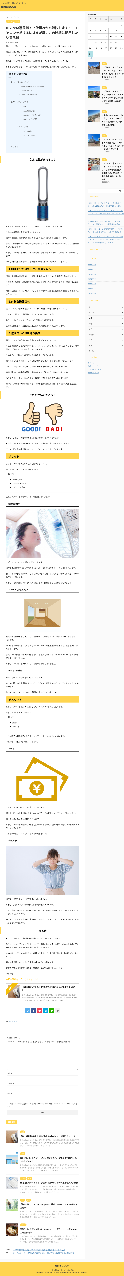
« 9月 (90, 58)
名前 (9, 1073)
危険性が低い (31, 111)
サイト (9, 1093)
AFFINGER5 (83, 1272)
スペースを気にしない (34, 115)
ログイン (91, 363)
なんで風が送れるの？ (21, 82)
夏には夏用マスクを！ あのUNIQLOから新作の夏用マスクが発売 (49, 1183)
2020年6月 (92, 284)
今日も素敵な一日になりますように (62, 1270)
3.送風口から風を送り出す (29, 94)
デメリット (24, 127)
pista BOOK (8, 6)
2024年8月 (92, 269)
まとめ (15, 147)
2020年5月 (92, 288)
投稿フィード (93, 366)
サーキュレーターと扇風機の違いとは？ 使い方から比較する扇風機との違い (44, 1253)
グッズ (10, 1022)
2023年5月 (92, 274)
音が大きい (31, 135)
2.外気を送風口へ (26, 90)
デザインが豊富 (32, 119)
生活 (15, 1022)
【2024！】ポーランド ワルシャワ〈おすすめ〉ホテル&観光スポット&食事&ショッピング (105, 204)
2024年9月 (92, 265)
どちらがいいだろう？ (21, 102)
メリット (23, 106)
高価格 (29, 131)
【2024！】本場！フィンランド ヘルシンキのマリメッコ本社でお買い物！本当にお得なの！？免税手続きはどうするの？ (105, 239)
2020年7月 (92, 279)
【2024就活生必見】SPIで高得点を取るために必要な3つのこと (48, 1136)
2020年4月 (92, 293)
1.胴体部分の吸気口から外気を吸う (32, 86)
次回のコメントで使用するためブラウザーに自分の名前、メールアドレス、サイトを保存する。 (42, 1105)
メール (10, 1083)
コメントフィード (94, 369)
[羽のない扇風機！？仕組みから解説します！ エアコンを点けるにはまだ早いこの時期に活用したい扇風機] (45, 1010)
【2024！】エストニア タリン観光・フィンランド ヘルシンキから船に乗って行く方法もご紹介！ (106, 214)
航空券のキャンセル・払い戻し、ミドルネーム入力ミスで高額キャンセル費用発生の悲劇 (105, 222)
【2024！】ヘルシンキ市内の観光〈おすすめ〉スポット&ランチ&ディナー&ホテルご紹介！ (106, 230)
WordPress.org (93, 373)
